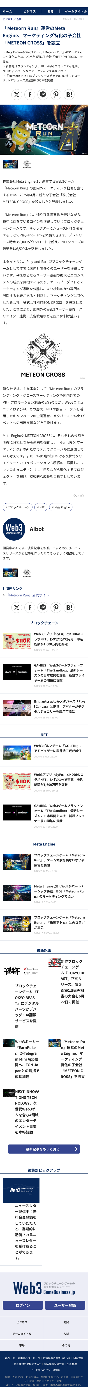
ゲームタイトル (76, 11)
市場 (22, 1296)
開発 (50, 11)
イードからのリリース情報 (45, 1320)
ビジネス (29, 11)
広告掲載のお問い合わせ (56, 1309)
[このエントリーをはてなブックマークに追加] (69, 94)
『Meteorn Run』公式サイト (27, 595)
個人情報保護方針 (54, 1314)
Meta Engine (62, 507)
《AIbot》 (78, 495)
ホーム (7, 11)
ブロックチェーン (19, 507)
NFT (42, 507)
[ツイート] (16, 94)
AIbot (37, 529)
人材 (66, 1284)
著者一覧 (10, 1309)
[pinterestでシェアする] (56, 94)
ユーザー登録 (65, 1256)
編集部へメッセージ (29, 1309)
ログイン (23, 1256)
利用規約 (78, 1309)
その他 (66, 1296)
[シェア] (29, 94)
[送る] (42, 94)
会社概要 (72, 1314)
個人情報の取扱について (27, 1314)
